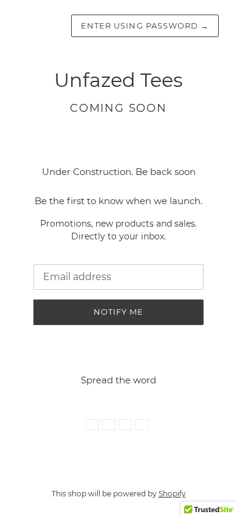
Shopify (172, 493)
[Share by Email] (141, 424)
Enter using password (145, 25)
